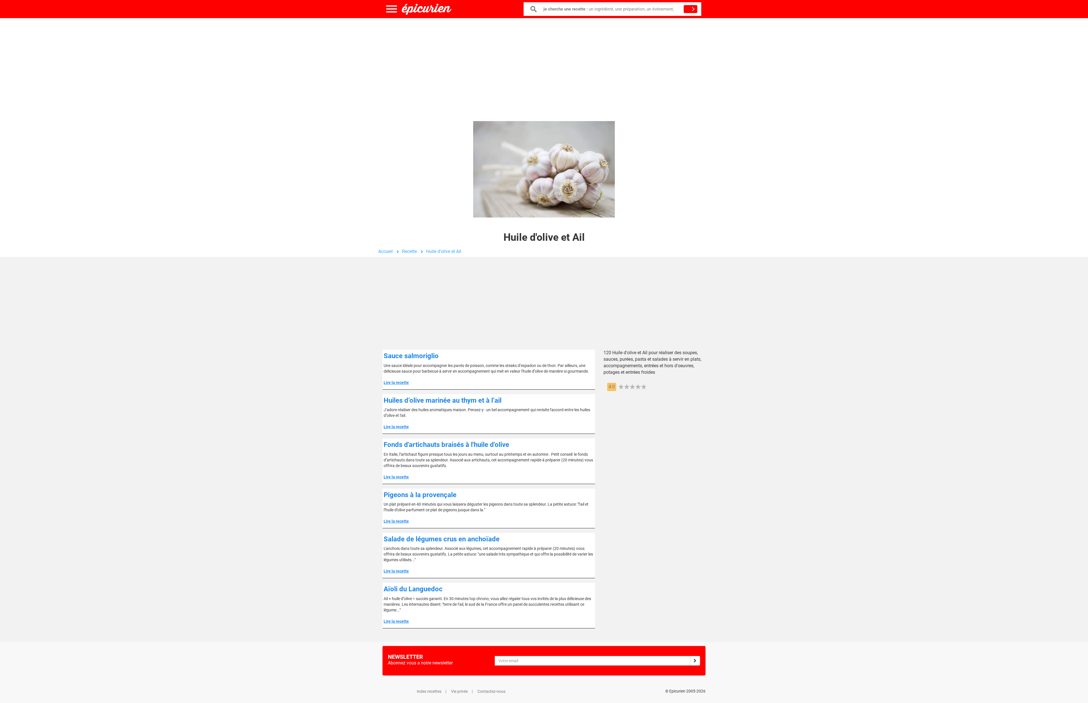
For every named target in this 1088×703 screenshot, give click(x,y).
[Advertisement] (544, 64)
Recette (409, 251)
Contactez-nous (491, 691)
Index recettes (429, 691)
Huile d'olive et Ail (443, 251)
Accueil (385, 251)
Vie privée (459, 691)
